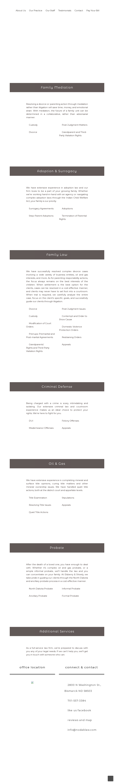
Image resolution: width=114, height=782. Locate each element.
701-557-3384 (77, 700)
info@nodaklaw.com (82, 729)
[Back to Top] (110, 778)
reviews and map (80, 720)
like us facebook (79, 710)
